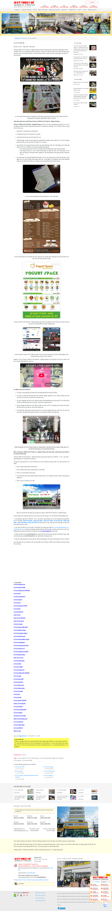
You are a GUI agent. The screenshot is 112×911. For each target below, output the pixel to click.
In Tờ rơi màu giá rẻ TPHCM (22, 590)
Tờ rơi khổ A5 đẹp (27, 760)
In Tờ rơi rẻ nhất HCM (20, 709)
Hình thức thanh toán (40, 900)
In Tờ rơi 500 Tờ (18, 728)
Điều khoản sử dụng (40, 892)
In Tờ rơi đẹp (17, 663)
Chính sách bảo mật (40, 895)
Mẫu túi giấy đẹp (76, 902)
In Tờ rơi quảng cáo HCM (21, 651)
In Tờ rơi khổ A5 (18, 682)
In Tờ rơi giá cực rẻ (19, 648)
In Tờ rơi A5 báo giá (19, 636)
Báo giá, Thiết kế (26, 9)
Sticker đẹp (81, 896)
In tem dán (81, 796)
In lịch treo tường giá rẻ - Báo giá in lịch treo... (63, 796)
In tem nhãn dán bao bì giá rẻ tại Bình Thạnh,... (20, 796)
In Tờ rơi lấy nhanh (19, 688)
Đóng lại (108, 874)
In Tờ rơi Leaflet (18, 691)
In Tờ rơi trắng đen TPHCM (21, 673)
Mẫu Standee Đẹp (87, 896)
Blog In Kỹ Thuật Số (61, 893)
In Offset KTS (72, 9)
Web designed (17, 892)
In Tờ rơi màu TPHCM (20, 700)
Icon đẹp (77, 896)
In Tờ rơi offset (18, 712)
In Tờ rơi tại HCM (18, 679)
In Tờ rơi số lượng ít (19, 596)
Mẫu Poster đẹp (68, 899)
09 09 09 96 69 (58, 520)
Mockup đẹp (72, 896)
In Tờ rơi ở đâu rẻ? (19, 670)
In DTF (79, 9)
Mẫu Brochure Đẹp (69, 902)
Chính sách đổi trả (40, 898)
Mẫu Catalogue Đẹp (61, 902)
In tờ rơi (24, 38)
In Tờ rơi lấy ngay (19, 685)
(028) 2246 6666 (22, 522)
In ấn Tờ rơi (17, 615)
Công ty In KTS (92, 9)
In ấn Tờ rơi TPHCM (19, 618)
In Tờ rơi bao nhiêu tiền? (21, 627)
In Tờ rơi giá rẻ (18, 599)
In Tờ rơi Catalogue (19, 642)
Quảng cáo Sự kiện (54, 9)
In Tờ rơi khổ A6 (18, 612)
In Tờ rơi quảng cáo (19, 584)
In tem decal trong (18, 790)
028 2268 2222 (31, 873)
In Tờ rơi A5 (17, 593)
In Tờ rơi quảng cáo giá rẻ (21, 645)
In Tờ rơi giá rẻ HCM (19, 587)
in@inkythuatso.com (19, 529)
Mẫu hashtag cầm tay (84, 902)
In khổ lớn (64, 9)
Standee (59, 905)
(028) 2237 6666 (48, 520)
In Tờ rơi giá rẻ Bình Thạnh (21, 639)
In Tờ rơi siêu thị (18, 721)
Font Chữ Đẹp (92, 902)
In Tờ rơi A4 (17, 602)
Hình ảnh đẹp (85, 893)
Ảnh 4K (89, 893)
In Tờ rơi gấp (17, 676)
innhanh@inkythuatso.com (61, 527)
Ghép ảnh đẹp (60, 896)
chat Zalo (103, 881)
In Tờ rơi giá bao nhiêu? (21, 633)
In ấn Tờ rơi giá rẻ (19, 621)
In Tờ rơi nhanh (18, 706)
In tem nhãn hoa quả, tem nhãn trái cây (41, 796)
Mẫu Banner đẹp (75, 899)
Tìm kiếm (91, 2)
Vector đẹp (76, 893)
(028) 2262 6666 (27, 520)
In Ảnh (34, 9)
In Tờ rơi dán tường (19, 654)
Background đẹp (66, 896)
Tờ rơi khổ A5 (17, 760)
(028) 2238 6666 (37, 520)
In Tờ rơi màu (17, 697)
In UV (84, 9)
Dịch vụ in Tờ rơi (18, 657)
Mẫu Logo (80, 893)
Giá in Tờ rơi (17, 731)
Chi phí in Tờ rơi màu (20, 715)
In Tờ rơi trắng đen (19, 725)
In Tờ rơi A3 (17, 608)
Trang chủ (17, 9)
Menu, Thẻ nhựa (42, 9)
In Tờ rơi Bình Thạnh (20, 630)
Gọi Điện (97, 881)
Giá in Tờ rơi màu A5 (19, 703)
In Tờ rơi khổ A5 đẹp (45, 758)
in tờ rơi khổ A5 (46, 531)
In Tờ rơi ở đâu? (18, 667)
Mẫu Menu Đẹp (82, 899)
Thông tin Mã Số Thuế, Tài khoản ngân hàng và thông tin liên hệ (31, 880)
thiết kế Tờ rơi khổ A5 (57, 758)
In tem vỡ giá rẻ (39, 790)
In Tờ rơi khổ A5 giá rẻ (33, 758)
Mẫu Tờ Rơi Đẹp (88, 899)
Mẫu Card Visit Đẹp (61, 899)
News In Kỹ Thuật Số (69, 893)
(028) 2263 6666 (32, 522)
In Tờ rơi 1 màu (18, 624)
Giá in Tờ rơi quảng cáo (20, 718)
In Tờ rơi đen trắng (19, 660)
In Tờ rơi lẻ (17, 694)
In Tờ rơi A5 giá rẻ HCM (20, 605)
